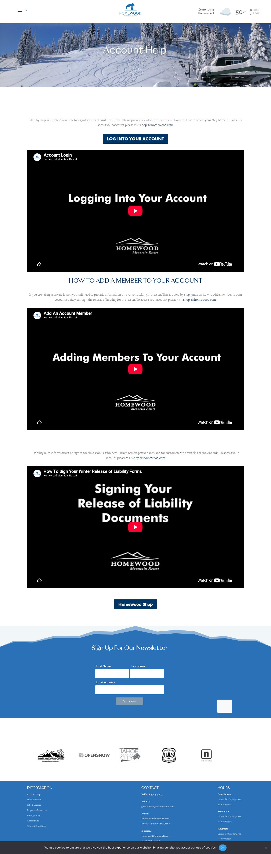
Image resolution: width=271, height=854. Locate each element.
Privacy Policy (33, 815)
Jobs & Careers (34, 805)
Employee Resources (37, 810)
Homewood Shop (135, 604)
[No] (266, 848)
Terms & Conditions (36, 826)
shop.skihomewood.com (157, 125)
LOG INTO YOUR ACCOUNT (135, 138)
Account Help (33, 794)
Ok (223, 847)
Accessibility (33, 820)
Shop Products (34, 799)
